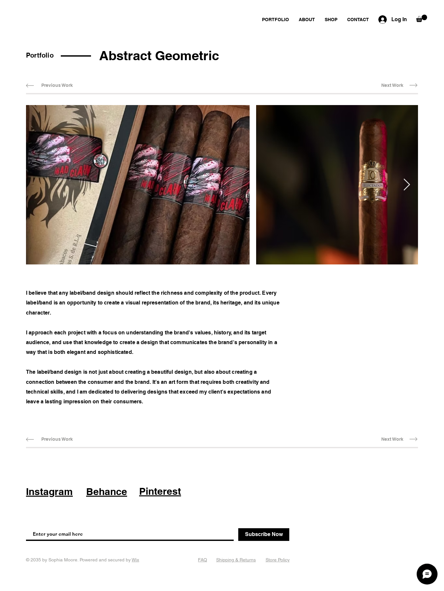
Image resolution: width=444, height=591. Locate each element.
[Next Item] (407, 185)
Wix (135, 559)
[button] (421, 18)
